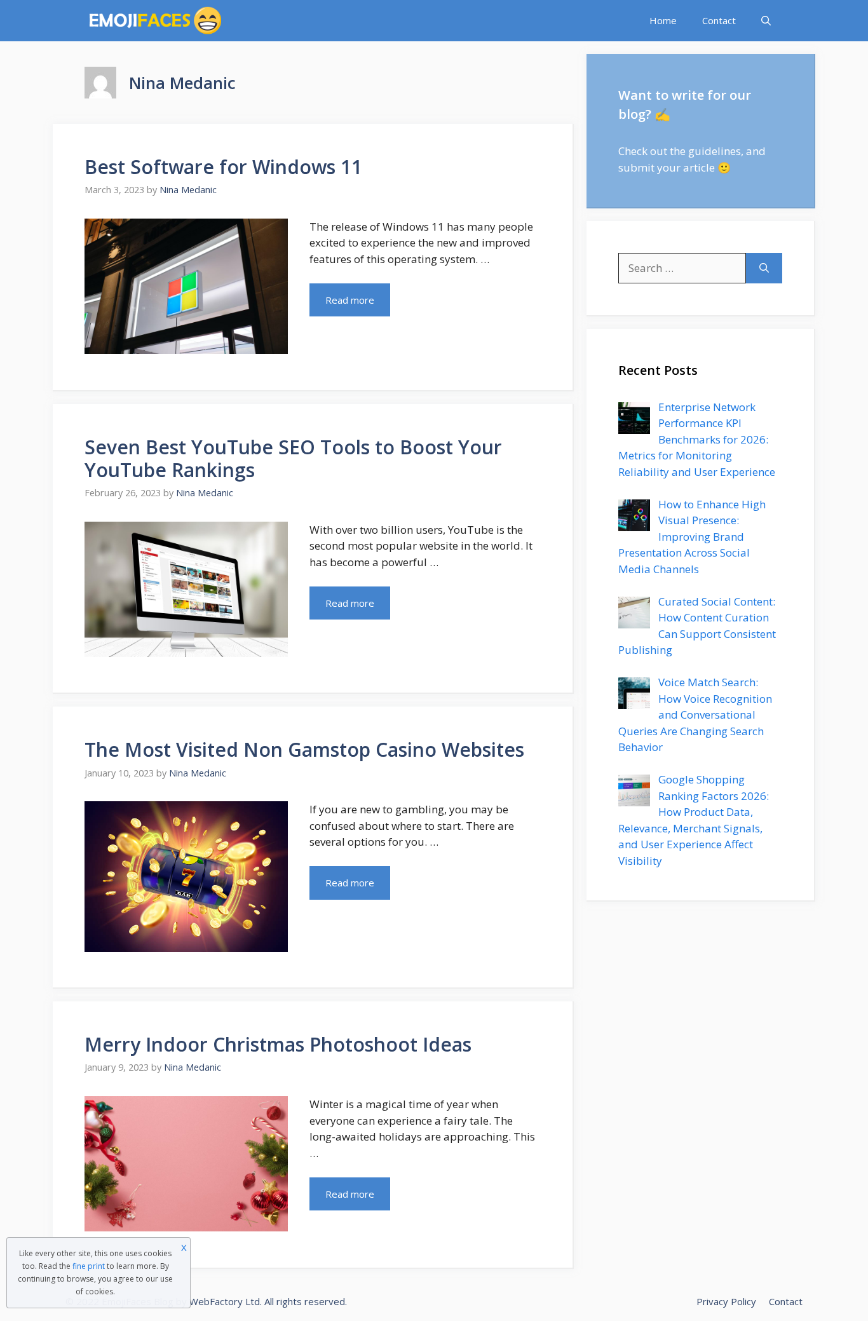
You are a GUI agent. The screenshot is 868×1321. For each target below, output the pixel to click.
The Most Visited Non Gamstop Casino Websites (304, 749)
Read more (349, 300)
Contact (719, 20)
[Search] (764, 268)
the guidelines (705, 151)
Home (663, 20)
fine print (88, 1266)
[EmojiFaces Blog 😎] (155, 20)
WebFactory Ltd (224, 1301)
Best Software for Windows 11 (223, 167)
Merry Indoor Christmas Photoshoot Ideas (278, 1044)
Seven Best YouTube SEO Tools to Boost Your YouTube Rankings (293, 458)
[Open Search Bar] (766, 20)
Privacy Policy (726, 1301)
